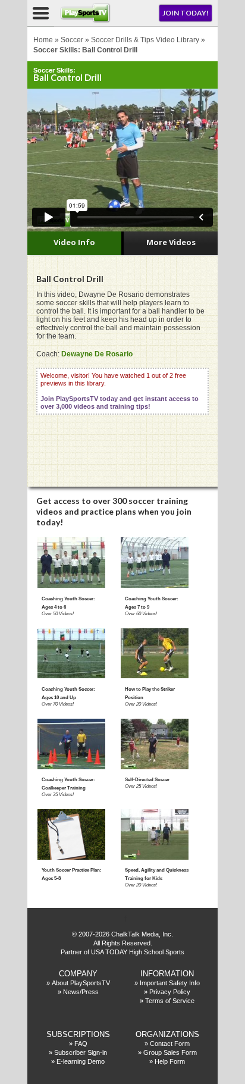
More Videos (171, 242)
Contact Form (170, 1043)
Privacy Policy (169, 991)
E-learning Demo (80, 1061)
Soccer (72, 40)
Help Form (170, 1061)
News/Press (81, 991)
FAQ (80, 1043)
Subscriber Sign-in (80, 1052)
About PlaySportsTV (81, 982)
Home (43, 40)
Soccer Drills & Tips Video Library (145, 40)
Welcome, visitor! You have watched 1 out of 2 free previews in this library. (119, 391)
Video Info (74, 242)
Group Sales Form (170, 1052)
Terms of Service (169, 1000)
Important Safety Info (170, 982)
